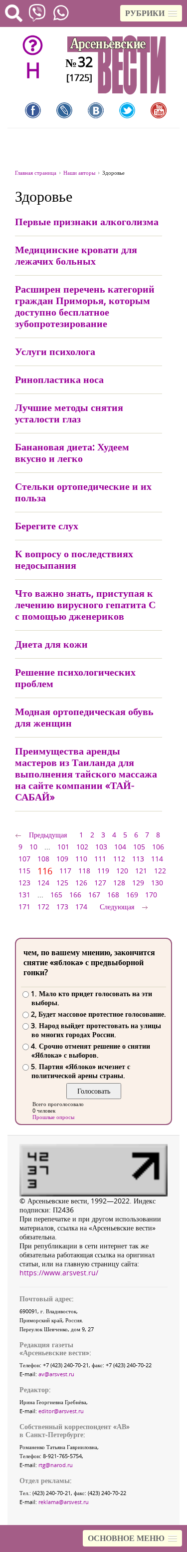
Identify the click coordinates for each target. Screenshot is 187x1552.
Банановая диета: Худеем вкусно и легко (72, 452)
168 (113, 894)
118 (84, 870)
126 (81, 882)
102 (82, 846)
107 (24, 858)
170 (151, 894)
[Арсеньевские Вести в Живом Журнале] (64, 110)
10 (33, 846)
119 (103, 870)
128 (119, 882)
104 (120, 846)
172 (43, 906)
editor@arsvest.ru (61, 1411)
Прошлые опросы (53, 1117)
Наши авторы (79, 172)
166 (75, 894)
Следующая (117, 906)
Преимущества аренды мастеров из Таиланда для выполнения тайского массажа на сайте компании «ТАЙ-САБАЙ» (86, 773)
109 (62, 858)
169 (132, 894)
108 (43, 858)
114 (157, 858)
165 (56, 894)
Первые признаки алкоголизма (87, 221)
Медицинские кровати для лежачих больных (76, 255)
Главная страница (35, 172)
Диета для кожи (51, 644)
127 (100, 882)
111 (100, 858)
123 (24, 882)
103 (101, 846)
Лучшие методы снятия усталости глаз (69, 412)
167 (94, 894)
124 (43, 882)
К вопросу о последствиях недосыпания (74, 559)
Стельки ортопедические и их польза (83, 491)
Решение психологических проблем (75, 677)
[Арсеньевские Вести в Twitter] (127, 110)
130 (157, 882)
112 (119, 858)
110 (81, 858)
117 (65, 870)
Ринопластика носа (59, 379)
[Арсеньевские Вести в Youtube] (159, 110)
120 (122, 870)
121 (141, 870)
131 (24, 894)
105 (139, 846)
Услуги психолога (55, 351)
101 (63, 846)
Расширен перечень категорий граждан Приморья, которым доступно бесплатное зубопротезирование (85, 306)
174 (81, 906)
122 (160, 870)
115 (24, 870)
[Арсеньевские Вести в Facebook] (33, 110)
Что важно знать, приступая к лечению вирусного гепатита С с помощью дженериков (85, 604)
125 (62, 882)
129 (138, 882)
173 (62, 906)
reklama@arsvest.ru (63, 1502)
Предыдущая (48, 834)
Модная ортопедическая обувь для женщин (84, 717)
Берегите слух (46, 525)
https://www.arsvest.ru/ (58, 1272)
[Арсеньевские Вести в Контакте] (96, 110)
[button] (151, 13)
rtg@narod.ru (55, 1465)
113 (138, 858)
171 (24, 906)
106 (158, 846)
